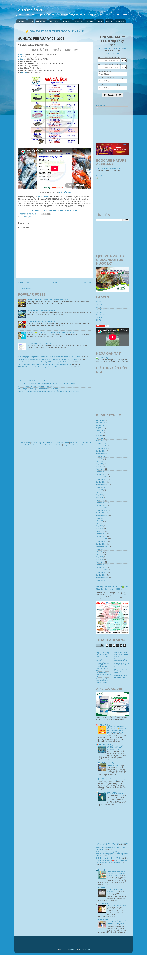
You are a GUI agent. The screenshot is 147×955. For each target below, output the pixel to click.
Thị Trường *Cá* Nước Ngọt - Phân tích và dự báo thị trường (38, 389)
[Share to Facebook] (48, 214)
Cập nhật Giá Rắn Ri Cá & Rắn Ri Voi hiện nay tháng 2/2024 (47, 299)
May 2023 (99, 495)
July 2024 (99, 459)
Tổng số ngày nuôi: (104, 71)
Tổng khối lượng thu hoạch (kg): (109, 85)
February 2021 (101, 564)
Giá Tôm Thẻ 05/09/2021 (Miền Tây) (39, 343)
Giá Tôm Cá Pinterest (26, 445)
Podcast (109, 21)
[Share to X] (46, 214)
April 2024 (99, 466)
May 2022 (99, 526)
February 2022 (101, 534)
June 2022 (99, 523)
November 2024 (101, 448)
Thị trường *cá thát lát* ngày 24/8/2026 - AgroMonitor (36, 386)
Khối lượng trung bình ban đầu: (109, 57)
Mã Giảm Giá (41, 21)
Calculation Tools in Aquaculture (112, 48)
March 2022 (100, 531)
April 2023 (99, 497)
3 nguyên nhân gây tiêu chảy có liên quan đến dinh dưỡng (103, 654)
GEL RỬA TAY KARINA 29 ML (116, 794)
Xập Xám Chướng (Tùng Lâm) (116, 905)
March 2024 (100, 469)
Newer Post (23, 283)
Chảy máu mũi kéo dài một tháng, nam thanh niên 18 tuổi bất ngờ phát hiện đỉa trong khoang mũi (112, 853)
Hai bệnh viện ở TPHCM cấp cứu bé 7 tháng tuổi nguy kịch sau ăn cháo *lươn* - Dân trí (48, 359)
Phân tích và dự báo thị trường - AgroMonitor (33, 381)
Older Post (86, 283)
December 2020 (101, 570)
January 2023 (100, 505)
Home (55, 283)
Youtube (100, 21)
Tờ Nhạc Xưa (103, 904)
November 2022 (101, 510)
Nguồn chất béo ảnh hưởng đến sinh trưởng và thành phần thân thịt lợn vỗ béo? (103, 666)
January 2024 (100, 474)
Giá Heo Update (104, 725)
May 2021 (99, 557)
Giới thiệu (22, 21)
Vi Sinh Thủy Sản (24, 443)
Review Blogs (103, 870)
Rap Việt (88, 443)
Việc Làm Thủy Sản (55, 445)
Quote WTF (102, 888)
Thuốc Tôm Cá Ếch (62, 443)
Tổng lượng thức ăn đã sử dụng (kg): (111, 78)
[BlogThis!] (44, 214)
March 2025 (100, 441)
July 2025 (99, 430)
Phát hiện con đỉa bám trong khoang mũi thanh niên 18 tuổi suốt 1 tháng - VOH (112, 844)
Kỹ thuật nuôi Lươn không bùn (44, 210)
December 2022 (101, 508)
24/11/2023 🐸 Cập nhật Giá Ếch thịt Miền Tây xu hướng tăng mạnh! (50, 332)
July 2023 (99, 490)
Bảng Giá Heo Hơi (69, 445)
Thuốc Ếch (89, 21)
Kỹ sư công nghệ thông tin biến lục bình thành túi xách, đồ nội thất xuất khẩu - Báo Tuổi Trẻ (49, 357)
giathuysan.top (112, 53)
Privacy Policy (81, 445)
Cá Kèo (24, 72)
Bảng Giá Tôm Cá (41, 445)
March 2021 (100, 562)
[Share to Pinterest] (50, 214)
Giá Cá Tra (22, 54)
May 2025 (99, 435)
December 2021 (101, 539)
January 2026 (100, 420)
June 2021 (99, 554)
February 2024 (101, 471)
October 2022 (100, 513)
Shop (31, 21)
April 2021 (99, 559)
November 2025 (101, 422)
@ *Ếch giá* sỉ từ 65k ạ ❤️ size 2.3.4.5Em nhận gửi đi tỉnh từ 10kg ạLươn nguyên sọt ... (112, 861)
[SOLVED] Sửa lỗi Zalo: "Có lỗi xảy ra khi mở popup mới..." (116, 922)
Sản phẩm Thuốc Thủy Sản (67, 210)
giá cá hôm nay (43, 197)
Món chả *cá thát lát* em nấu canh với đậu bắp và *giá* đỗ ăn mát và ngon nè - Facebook (48, 391)
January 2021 (100, 567)
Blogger (87, 949)
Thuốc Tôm (67, 21)
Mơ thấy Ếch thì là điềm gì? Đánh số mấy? (41, 310)
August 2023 (100, 487)
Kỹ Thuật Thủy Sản (37, 443)
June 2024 (99, 461)
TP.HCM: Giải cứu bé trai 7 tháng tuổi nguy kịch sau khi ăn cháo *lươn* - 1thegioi (45, 367)
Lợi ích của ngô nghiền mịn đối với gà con (103, 674)
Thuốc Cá (78, 21)
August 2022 (100, 518)
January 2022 (100, 536)
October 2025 (100, 425)
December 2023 (101, 477)
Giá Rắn (99, 317)
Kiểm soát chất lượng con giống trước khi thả (121, 664)
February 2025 (101, 443)
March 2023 (100, 500)
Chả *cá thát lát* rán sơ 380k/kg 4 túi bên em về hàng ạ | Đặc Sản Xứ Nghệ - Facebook (48, 383)
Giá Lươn (99, 312)
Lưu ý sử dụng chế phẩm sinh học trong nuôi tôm (116, 765)
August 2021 (100, 549)
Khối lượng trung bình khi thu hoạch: (110, 64)
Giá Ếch (21, 57)
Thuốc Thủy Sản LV (77, 443)
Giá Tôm (99, 320)
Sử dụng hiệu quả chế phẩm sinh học (120, 659)
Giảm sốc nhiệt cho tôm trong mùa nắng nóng (121, 670)
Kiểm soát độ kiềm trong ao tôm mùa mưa (120, 677)
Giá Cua (99, 304)
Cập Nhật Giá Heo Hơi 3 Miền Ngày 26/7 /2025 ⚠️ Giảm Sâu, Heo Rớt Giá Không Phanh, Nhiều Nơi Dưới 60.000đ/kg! (116, 729)
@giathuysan (26, 288)
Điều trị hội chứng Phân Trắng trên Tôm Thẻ (112, 780)
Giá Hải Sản (100, 310)
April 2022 (99, 528)
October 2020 (100, 575)
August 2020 (100, 580)
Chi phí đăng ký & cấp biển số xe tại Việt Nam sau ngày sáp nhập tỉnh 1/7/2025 (116, 873)
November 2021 (101, 541)
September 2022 (102, 515)
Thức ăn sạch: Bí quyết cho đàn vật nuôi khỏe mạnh (102, 680)
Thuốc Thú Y (50, 443)
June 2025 (99, 433)
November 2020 (101, 572)
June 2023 (99, 492)
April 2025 (99, 438)
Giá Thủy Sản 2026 (31, 10)
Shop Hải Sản (54, 21)
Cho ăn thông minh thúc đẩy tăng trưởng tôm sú (121, 654)
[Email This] (42, 214)
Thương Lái (120, 21)
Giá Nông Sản (101, 315)
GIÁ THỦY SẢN (65, 192)
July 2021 (99, 552)
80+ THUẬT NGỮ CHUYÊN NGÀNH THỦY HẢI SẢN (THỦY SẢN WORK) (115, 748)
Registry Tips (103, 919)
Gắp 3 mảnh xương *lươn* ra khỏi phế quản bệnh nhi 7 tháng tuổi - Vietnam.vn (45, 364)
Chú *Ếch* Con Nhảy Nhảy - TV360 (108, 858)
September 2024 (102, 453)
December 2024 (101, 446)
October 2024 (100, 451)
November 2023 (101, 479)
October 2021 (100, 544)
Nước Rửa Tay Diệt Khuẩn (108, 792)
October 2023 (100, 482)
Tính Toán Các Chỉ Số (112, 95)
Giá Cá (20, 59)
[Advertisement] (54, 418)
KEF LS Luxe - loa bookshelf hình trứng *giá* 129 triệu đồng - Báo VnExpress (44, 362)
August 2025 (100, 428)
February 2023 (101, 503)
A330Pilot (72, 949)
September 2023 (102, 484)
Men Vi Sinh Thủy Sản (106, 762)
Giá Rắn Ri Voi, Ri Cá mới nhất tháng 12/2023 (42, 321)
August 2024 (100, 456)
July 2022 (99, 521)
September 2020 (102, 577)
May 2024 (99, 464)
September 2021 (102, 546)
